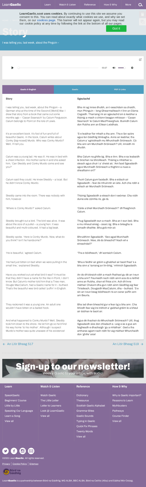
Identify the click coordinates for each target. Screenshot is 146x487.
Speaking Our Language (19, 410)
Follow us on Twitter (5, 451)
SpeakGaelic (12, 395)
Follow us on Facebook (14, 451)
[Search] (140, 4)
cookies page (46, 20)
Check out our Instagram (22, 451)
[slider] (58, 67)
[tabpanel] (73, 217)
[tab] (28, 89)
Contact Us (31, 451)
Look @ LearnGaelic (52, 410)
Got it (116, 28)
